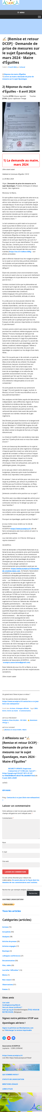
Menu (22, 12)
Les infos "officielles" (10, 970)
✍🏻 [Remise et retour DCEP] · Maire (14, 728)
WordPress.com (7, 1098)
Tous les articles (11, 911)
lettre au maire (12, 711)
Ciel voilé (5, 1003)
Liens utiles (7, 1089)
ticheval (22, 67)
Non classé (6, 980)
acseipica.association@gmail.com (16, 662)
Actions (12, 708)
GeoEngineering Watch (11, 1005)
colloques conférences (11, 956)
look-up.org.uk (8, 1010)
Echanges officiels (22, 708)
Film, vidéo (6, 965)
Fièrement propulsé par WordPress (13, 1096)
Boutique (5, 951)
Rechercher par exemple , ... (18, 890)
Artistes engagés (9, 946)
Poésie (5, 989)
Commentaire (8, 818)
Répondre (6, 790)
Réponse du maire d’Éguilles (15, 74)
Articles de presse (9, 941)
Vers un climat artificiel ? (12, 1007)
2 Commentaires (25, 711)
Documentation (8, 961)
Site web (5, 861)
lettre (4, 711)
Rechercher (33, 893)
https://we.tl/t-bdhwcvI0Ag (20, 252)
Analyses (5, 937)
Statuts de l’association (13, 1079)
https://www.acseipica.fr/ (12, 1055)
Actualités (6, 932)
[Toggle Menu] (39, 17)
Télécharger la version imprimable (18, 1030)
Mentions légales (10, 1084)
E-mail (4, 852)
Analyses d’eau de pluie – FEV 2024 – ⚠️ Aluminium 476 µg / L (19, 720)
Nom (4, 842)
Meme (4, 975)
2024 (35, 708)
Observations (7, 984)
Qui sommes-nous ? (10, 1074)
